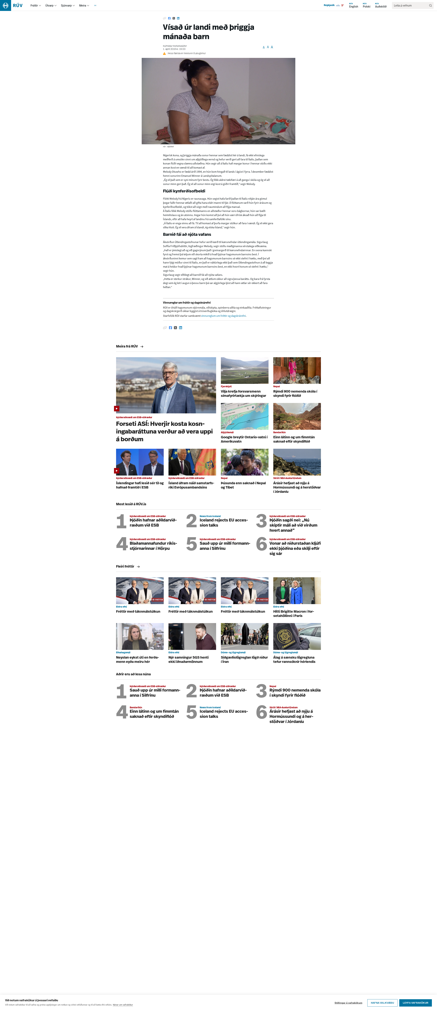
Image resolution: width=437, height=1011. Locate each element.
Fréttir (34, 5)
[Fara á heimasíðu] (14, 5)
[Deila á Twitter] (174, 18)
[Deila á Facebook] (169, 18)
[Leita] (430, 5)
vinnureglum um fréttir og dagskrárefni (223, 316)
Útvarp (49, 5)
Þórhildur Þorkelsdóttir (175, 46)
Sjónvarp (66, 5)
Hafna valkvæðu (382, 1003)
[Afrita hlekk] (164, 18)
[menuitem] (40, 5)
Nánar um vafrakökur (123, 1004)
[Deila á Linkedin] (178, 18)
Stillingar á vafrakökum (348, 1003)
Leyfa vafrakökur (415, 1003)
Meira (82, 5)
